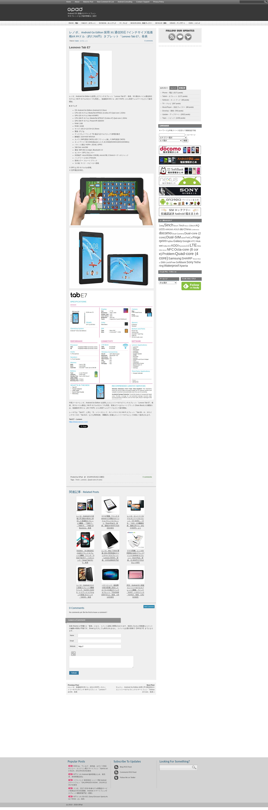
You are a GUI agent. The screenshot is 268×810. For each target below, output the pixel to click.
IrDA (169, 246)
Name (72, 635)
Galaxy (177, 241)
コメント (173, 88)
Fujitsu (169, 241)
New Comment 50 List (105, 2)
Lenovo (84, 480)
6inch (176, 226)
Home (68, 2)
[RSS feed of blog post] (172, 40)
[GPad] (75, 11)
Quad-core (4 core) (95, 480)
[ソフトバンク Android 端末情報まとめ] (180, 174)
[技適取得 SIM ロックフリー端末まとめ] (180, 215)
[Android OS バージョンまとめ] (180, 205)
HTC (193, 241)
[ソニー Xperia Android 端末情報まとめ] (180, 195)
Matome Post (88, 2)
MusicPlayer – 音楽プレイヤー (141, 23)
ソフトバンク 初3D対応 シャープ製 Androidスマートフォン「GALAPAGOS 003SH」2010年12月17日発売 (87, 782)
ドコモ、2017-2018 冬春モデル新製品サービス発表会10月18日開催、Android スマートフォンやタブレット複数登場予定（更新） (87, 790)
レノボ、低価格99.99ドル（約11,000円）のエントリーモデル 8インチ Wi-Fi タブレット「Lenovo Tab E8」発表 (87, 689)
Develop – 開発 (160, 23)
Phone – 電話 (73, 23)
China (187, 229)
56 (70, 780)
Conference (195, 229)
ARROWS (169, 229)
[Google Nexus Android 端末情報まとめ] (180, 185)
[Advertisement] (150, 12)
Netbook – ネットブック (107, 23)
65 (70, 766)
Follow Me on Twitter (127, 777)
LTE (193, 245)
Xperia (183, 265)
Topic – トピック (194, 23)
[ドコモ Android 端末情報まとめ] (180, 154)
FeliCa (189, 237)
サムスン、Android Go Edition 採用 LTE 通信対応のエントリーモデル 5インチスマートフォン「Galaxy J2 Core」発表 (135, 689)
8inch (187, 226)
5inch (168, 225)
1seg (161, 225)
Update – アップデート (177, 23)
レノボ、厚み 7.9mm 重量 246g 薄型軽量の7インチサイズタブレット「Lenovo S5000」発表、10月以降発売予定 (110, 555)
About (77, 2)
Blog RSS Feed (125, 767)
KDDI (175, 245)
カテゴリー (164, 88)
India (165, 246)
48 (70, 797)
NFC (170, 249)
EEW (183, 238)
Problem (168, 254)
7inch (77, 480)
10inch (192, 225)
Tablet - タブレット (81, 41)
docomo (165, 233)
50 (70, 788)
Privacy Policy (158, 2)
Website (72, 646)
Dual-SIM (173, 237)
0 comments (148, 41)
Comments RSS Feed (127, 772)
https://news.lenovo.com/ (78, 422)
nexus (164, 250)
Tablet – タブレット (88, 23)
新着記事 (182, 88)
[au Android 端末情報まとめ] (180, 164)
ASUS (177, 229)
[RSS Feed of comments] (180, 40)
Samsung (174, 258)
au (181, 229)
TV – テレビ (123, 23)
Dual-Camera (178, 234)
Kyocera (182, 246)
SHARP (187, 258)
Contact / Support (142, 2)
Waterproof (171, 265)
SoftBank (181, 262)
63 (70, 774)
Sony (189, 262)
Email (72, 641)
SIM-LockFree (168, 262)
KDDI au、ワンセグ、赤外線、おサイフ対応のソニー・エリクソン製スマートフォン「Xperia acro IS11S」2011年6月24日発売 (88, 768)
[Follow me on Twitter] (188, 40)
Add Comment (149, 606)
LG (187, 245)
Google (186, 241)
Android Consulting (125, 2)
